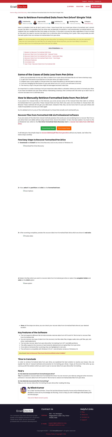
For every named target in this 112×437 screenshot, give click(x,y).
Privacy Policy (50, 434)
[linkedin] (31, 23)
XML (64, 434)
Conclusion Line (30, 62)
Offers (71, 6)
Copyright (59, 434)
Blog (87, 6)
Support (84, 1)
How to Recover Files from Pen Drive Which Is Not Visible (45, 353)
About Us (90, 1)
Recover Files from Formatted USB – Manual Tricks (41, 54)
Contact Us (98, 1)
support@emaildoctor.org (57, 423)
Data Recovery (89, 23)
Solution (79, 6)
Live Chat (96, 6)
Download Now (48, 128)
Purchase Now (64, 128)
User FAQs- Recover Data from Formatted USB (40, 64)
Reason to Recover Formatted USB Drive (38, 52)
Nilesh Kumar (27, 23)
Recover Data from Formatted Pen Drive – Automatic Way (43, 56)
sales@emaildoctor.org (56, 425)
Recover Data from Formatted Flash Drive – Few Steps (42, 58)
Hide (61, 48)
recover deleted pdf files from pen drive (55, 133)
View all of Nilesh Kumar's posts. (38, 398)
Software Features (31, 60)
